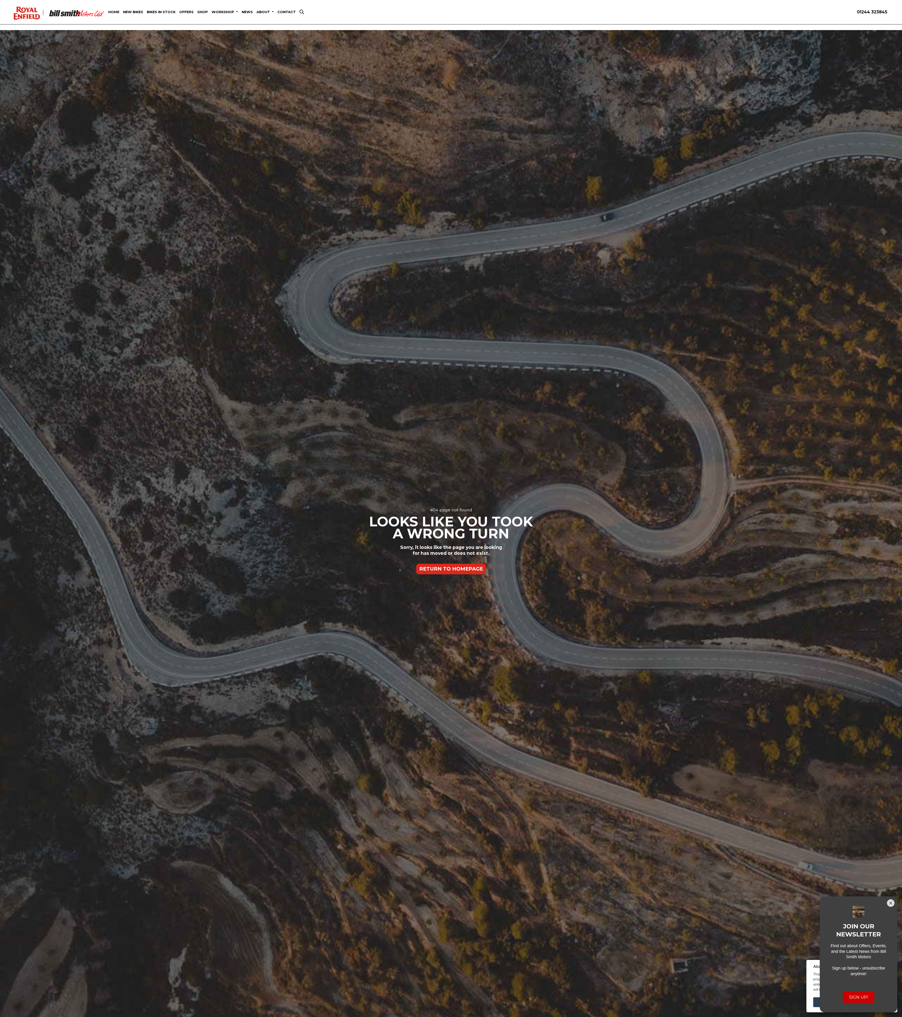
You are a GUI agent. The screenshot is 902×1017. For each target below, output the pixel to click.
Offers (186, 12)
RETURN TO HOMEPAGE (451, 569)
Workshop (223, 12)
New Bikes (133, 12)
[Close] (890, 903)
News (247, 12)
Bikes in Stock (161, 12)
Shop (202, 12)
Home (113, 12)
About (264, 12)
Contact (286, 12)
